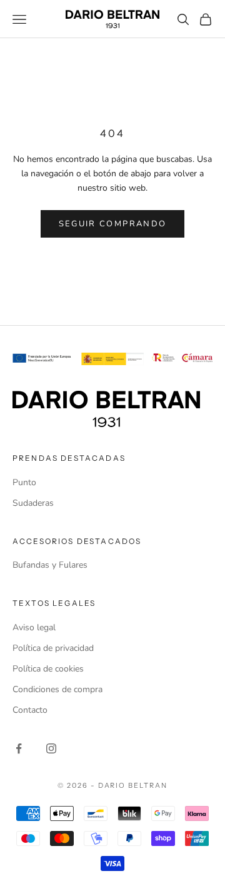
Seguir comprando (112, 223)
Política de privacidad (53, 648)
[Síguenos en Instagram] (51, 748)
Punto (24, 482)
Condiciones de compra (57, 689)
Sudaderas (33, 503)
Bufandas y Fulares (50, 565)
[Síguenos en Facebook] (18, 748)
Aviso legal (34, 627)
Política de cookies (48, 669)
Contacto (30, 710)
